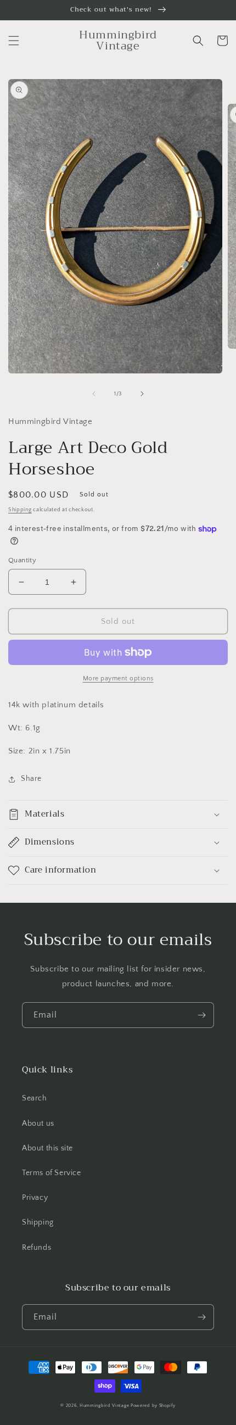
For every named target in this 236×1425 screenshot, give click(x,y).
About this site (47, 1148)
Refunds (36, 1247)
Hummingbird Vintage (104, 1405)
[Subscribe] (201, 1015)
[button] (14, 41)
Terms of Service (51, 1173)
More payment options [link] (118, 678)
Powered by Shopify (153, 1405)
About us (38, 1123)
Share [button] (31, 778)
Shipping (20, 510)
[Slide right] (142, 394)
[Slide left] (94, 394)
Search (34, 1098)
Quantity (22, 560)
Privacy (35, 1197)
